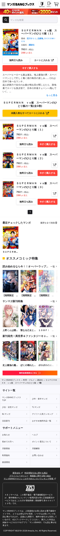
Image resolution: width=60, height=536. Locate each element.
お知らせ (6, 434)
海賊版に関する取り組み (40, 476)
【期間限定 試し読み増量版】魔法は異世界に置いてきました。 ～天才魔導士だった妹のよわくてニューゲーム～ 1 (46, 295)
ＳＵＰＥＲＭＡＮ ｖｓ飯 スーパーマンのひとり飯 (10, 251)
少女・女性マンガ (9, 407)
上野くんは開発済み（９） (10, 330)
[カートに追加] (54, 136)
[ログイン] (49, 4)
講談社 (32, 45)
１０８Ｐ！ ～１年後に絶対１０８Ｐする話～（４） (46, 330)
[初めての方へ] (42, 4)
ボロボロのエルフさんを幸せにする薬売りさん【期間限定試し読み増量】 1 (46, 365)
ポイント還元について (41, 441)
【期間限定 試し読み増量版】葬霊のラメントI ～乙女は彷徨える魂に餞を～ (10, 295)
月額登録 (6, 448)
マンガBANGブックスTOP (11, 398)
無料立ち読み (16, 60)
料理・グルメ (29, 380)
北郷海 (40, 38)
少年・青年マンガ (39, 399)
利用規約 (6, 455)
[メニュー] (3, 4)
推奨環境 (6, 462)
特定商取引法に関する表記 (36, 473)
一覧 (52, 266)
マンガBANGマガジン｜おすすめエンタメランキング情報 (29, 478)
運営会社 (16, 473)
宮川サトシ (31, 38)
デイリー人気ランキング (42, 414)
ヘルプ (35, 434)
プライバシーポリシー (18, 476)
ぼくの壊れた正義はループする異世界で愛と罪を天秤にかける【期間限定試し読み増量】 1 (28, 365)
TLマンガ (36, 407)
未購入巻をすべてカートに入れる (28, 113)
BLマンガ (6, 414)
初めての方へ (8, 441)
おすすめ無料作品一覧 (41, 421)
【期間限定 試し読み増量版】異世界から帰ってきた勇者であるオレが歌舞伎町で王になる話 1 (28, 295)
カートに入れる (42, 60)
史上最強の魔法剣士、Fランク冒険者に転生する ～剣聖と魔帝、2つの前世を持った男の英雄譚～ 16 (10, 365)
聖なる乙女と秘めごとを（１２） (28, 330)
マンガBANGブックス (11, 380)
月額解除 (36, 448)
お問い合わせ (38, 455)
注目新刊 (6, 421)
